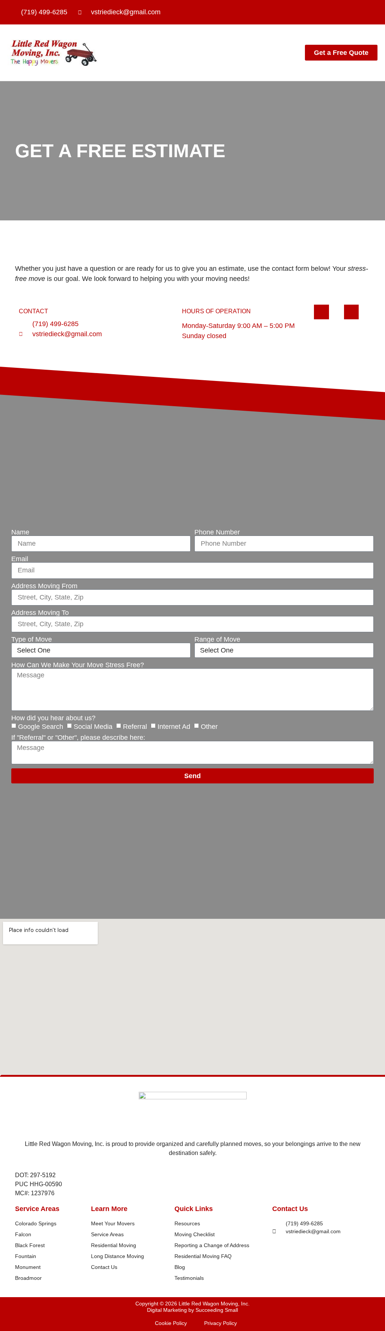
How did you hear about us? (53, 718)
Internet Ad (174, 726)
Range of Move (217, 639)
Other (209, 726)
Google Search (40, 726)
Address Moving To (40, 612)
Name (20, 532)
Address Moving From (44, 586)
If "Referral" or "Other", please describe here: (78, 737)
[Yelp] (355, 12)
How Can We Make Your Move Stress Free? (77, 665)
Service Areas (37, 1209)
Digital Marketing (167, 1310)
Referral (135, 726)
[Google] (370, 12)
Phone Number (217, 532)
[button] (257, 53)
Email (19, 558)
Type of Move (31, 639)
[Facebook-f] (340, 12)
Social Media (93, 726)
